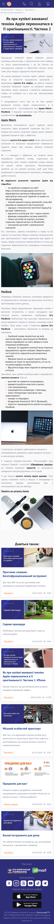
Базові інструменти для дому (21, 835)
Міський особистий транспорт (22, 728)
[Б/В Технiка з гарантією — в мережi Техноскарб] (31, 883)
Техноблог (29, 9)
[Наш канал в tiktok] (38, 883)
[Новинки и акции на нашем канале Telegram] (45, 883)
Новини (18, 9)
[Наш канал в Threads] (23, 883)
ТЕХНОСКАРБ (7, 9)
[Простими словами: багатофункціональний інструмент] (27, 557)
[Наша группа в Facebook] (9, 883)
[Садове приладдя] (27, 609)
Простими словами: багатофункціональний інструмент (25, 574)
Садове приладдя (14, 624)
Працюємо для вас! (15, 783)
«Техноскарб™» (43, 912)
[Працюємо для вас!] (27, 769)
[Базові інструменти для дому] (27, 820)
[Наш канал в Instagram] (16, 883)
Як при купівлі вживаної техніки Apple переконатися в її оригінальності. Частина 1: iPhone (24, 676)
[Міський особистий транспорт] (27, 714)
